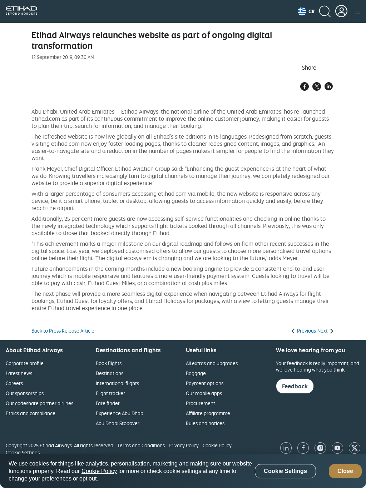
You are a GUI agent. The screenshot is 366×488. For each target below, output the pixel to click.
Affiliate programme (208, 413)
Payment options (204, 383)
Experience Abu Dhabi (120, 413)
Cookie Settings (23, 452)
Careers (14, 383)
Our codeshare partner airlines (39, 403)
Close (345, 471)
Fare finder (108, 403)
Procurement (200, 403)
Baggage (196, 373)
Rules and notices (205, 423)
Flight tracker (110, 393)
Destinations (109, 373)
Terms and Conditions (141, 445)
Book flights (109, 363)
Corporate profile (25, 363)
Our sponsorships (25, 393)
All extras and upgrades (212, 363)
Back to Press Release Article (62, 331)
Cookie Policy (217, 445)
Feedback (295, 386)
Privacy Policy (184, 445)
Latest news (19, 373)
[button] (306, 11)
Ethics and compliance (30, 413)
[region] (183, 471)
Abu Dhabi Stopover (117, 423)
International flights (117, 383)
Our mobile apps (204, 393)
